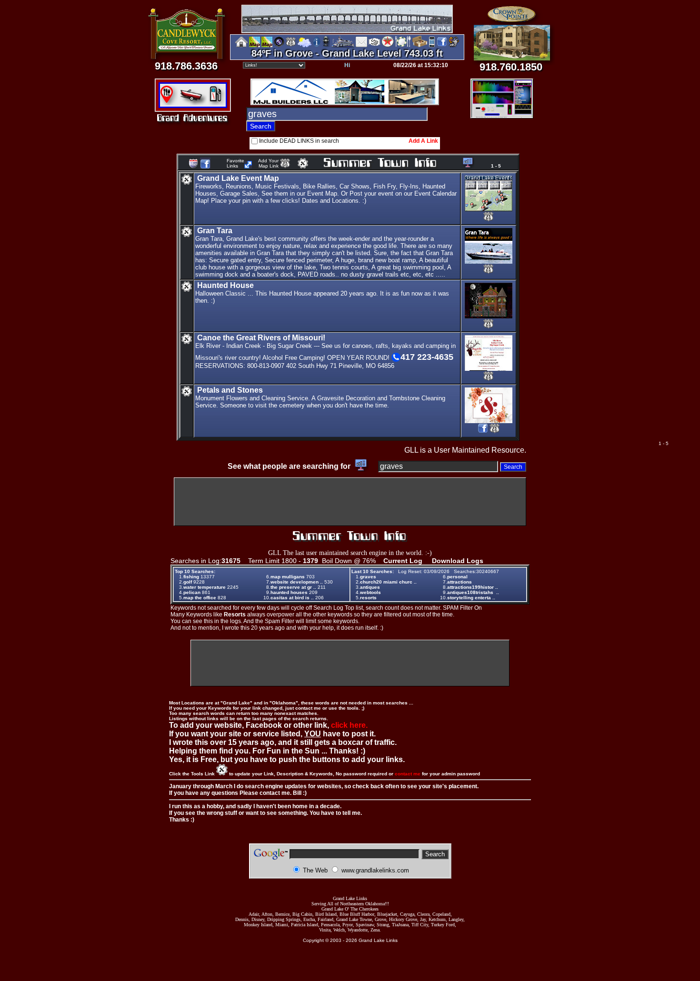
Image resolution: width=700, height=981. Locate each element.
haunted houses (289, 592)
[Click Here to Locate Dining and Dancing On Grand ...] (169, 103)
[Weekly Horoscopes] (454, 45)
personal (457, 576)
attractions (459, 582)
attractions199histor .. (472, 587)
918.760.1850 (511, 67)
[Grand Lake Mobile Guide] (432, 45)
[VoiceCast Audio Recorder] (501, 115)
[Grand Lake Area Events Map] (266, 45)
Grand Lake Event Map (238, 178)
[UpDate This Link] (186, 183)
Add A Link (423, 141)
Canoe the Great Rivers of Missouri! (261, 338)
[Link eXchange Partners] (374, 45)
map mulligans (287, 576)
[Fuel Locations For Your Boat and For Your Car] (387, 45)
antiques (370, 587)
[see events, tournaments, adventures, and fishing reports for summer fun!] (391, 163)
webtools (370, 592)
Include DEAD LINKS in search (299, 141)
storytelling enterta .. (471, 597)
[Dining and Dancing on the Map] (403, 45)
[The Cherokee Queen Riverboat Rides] (342, 45)
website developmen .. (296, 582)
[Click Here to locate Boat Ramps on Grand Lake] (192, 103)
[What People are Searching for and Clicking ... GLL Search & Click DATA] (466, 166)
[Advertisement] (350, 501)
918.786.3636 (186, 66)
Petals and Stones (230, 390)
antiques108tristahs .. (473, 592)
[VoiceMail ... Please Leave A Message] (326, 45)
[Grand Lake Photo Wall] (279, 45)
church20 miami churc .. (388, 582)
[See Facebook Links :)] (205, 166)
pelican (191, 592)
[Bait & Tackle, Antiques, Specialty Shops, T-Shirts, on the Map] (419, 45)
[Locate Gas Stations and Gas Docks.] (217, 103)
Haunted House (225, 285)
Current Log (402, 561)
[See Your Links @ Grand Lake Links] (248, 166)
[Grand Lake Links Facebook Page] (442, 45)
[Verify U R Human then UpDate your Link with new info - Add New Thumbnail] (303, 166)
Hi (347, 65)
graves (368, 576)
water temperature (204, 587)
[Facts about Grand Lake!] (316, 45)
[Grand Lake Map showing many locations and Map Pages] (291, 45)
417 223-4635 (426, 357)
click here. (349, 725)
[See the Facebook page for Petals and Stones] (483, 432)
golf (187, 582)
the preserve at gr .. (293, 587)
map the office (199, 597)
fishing (191, 576)
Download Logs (457, 561)
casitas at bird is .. (292, 597)
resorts (368, 597)
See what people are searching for (290, 466)
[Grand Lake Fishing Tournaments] (254, 45)
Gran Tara (214, 231)
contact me (407, 773)
